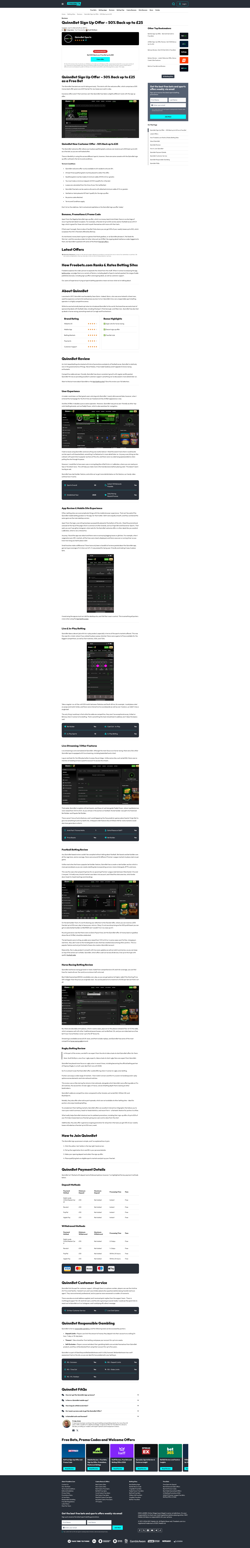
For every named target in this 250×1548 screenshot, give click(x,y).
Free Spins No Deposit (169, 1484)
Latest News (65, 1504)
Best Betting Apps (134, 1484)
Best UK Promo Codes (169, 1489)
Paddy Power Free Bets (136, 1491)
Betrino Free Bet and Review (156, 66)
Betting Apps (103, 10)
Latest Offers (154, 134)
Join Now (168, 117)
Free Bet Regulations (68, 1502)
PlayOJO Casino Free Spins (104, 1497)
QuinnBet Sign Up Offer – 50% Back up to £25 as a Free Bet (168, 130)
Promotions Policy (67, 1495)
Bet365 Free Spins (101, 1491)
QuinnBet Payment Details (158, 152)
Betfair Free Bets (134, 1499)
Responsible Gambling (68, 1499)
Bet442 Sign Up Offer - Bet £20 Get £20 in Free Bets (161, 35)
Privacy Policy (66, 1493)
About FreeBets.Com (68, 1481)
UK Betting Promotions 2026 (171, 1493)
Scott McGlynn (92, 30)
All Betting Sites (168, 76)
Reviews (111, 10)
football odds (71, 955)
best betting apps (82, 619)
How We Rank (66, 1487)
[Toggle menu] (62, 4)
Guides (157, 10)
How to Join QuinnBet (156, 148)
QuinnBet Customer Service (158, 156)
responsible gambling (82, 1329)
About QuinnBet (155, 141)
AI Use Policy (66, 1497)
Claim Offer (100, 59)
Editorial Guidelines (67, 1491)
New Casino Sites (101, 1487)
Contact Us (65, 1484)
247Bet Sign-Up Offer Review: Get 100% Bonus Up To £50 (162, 43)
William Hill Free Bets (135, 1495)
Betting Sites (133, 1481)
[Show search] (173, 4)
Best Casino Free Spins (102, 1489)
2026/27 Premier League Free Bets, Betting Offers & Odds (174, 1496)
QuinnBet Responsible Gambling (160, 160)
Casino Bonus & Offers (102, 1481)
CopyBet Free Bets (135, 1497)
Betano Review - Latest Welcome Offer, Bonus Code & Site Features (162, 59)
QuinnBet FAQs (154, 163)
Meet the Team (66, 1506)
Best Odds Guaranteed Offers (172, 1491)
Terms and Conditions (68, 1489)
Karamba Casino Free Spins (104, 1499)
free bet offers (103, 242)
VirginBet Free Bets (135, 1489)
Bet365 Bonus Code (135, 1487)
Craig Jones (70, 30)
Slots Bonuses (143, 10)
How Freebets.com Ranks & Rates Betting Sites (164, 137)
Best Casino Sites (101, 1484)
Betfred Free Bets (134, 1493)
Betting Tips (120, 10)
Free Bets (93, 10)
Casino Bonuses (131, 10)
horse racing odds (76, 1041)
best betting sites (98, 381)
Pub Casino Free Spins (102, 1495)
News (151, 10)
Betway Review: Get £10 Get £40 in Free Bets (162, 50)
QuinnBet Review (155, 145)
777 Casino (99, 1502)
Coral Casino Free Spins (103, 1493)
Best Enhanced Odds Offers (171, 1487)
